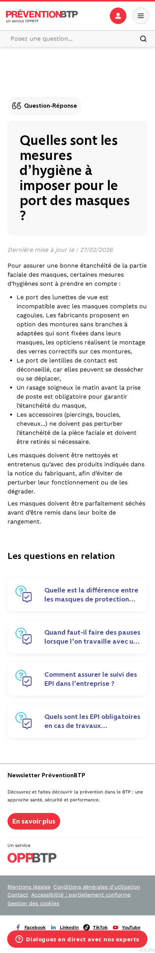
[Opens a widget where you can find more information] (77, 939)
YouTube (131, 927)
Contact (18, 895)
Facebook (35, 927)
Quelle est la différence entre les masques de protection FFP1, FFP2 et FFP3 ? (91, 595)
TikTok (100, 927)
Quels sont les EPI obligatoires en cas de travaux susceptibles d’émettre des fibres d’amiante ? (92, 721)
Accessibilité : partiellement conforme (81, 895)
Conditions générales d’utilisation (96, 887)
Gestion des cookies (33, 903)
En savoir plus (33, 821)
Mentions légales (29, 887)
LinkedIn (69, 927)
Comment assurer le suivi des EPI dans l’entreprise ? (90, 679)
